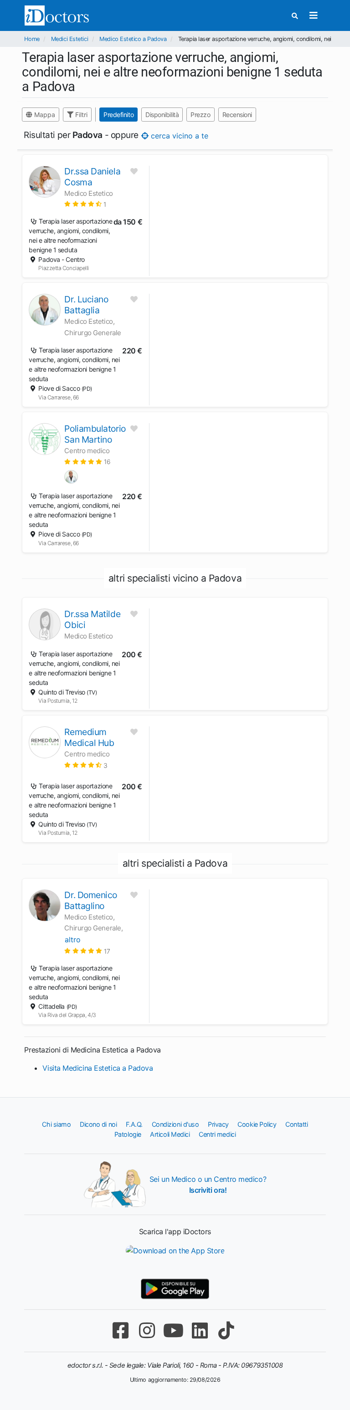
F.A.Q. (134, 1124)
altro (73, 939)
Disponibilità (162, 114)
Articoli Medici (170, 1134)
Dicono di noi (98, 1124)
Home (31, 39)
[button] (85, 204)
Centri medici (217, 1134)
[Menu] (313, 15)
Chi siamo (56, 1124)
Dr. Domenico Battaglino (90, 900)
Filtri (80, 114)
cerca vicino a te (178, 135)
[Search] (295, 16)
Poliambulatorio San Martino (94, 434)
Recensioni (237, 114)
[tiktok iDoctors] (226, 1330)
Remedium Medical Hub (89, 737)
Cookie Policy (256, 1124)
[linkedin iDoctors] (199, 1330)
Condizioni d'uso (175, 1124)
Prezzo (201, 114)
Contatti (296, 1124)
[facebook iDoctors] (120, 1330)
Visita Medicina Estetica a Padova (97, 1068)
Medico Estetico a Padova (132, 39)
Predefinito (118, 114)
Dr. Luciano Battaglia (86, 305)
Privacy (218, 1124)
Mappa (43, 114)
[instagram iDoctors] (146, 1330)
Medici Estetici (69, 39)
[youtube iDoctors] (173, 1330)
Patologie (127, 1134)
